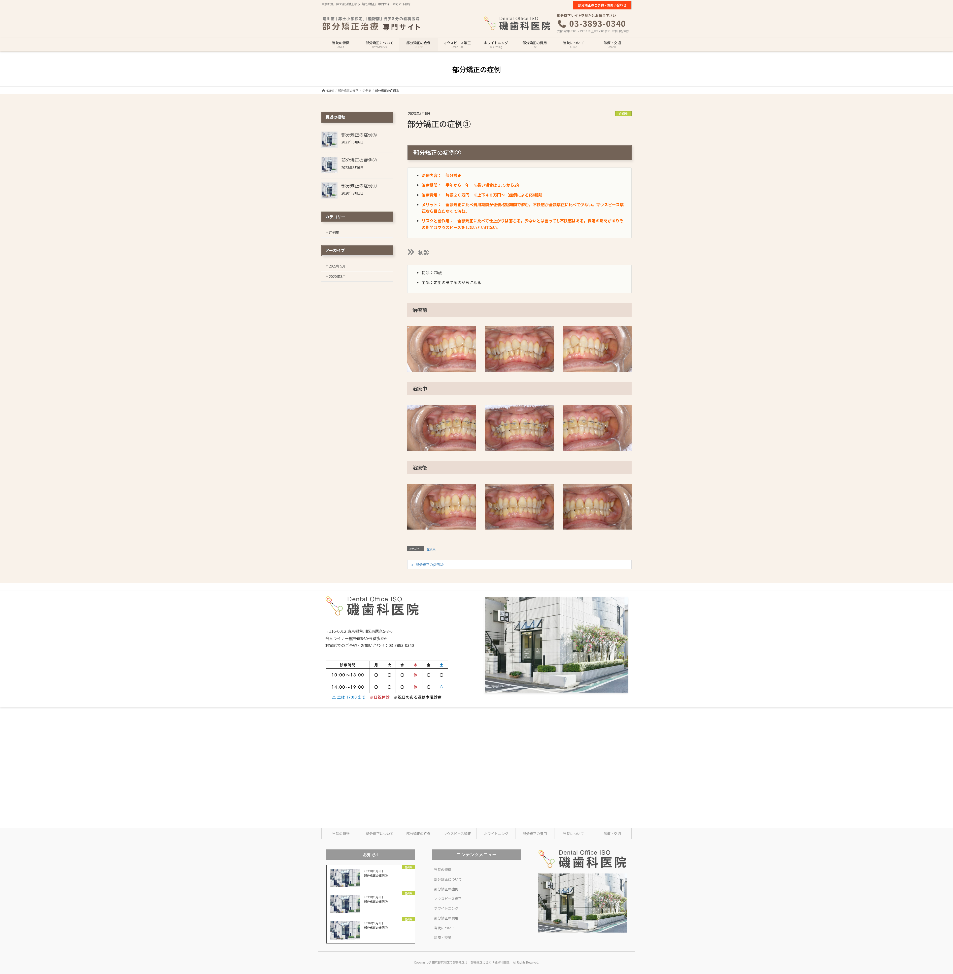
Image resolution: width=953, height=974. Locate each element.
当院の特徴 (341, 833)
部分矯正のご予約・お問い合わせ (602, 5)
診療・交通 (612, 833)
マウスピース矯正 (457, 833)
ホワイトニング (496, 833)
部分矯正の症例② (429, 564)
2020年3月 (337, 276)
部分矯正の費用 (535, 833)
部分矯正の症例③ (359, 134)
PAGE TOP (928, 940)
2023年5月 (337, 266)
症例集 (623, 113)
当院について (573, 833)
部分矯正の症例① (359, 185)
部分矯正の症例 (418, 833)
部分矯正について (380, 833)
